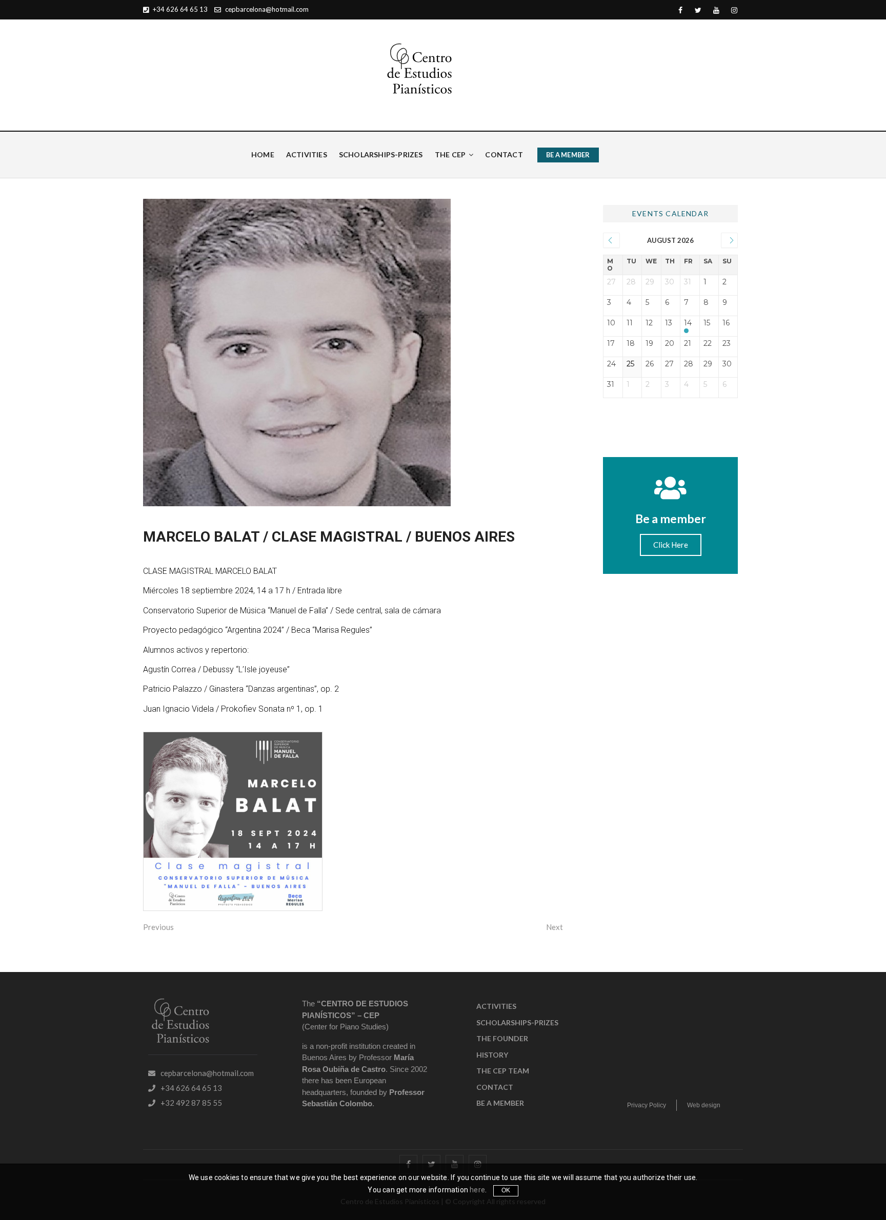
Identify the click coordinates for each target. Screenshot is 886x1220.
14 (688, 323)
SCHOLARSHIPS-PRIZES (381, 154)
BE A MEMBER (568, 155)
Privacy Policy (646, 1105)
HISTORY (492, 1054)
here (477, 1190)
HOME (262, 154)
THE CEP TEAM (502, 1070)
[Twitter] (698, 10)
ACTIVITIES (306, 154)
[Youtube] (716, 10)
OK (505, 1190)
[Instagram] (734, 10)
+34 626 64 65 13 (179, 9)
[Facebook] (680, 10)
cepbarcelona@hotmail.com (266, 9)
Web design (703, 1105)
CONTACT (503, 154)
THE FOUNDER (502, 1038)
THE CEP (450, 154)
